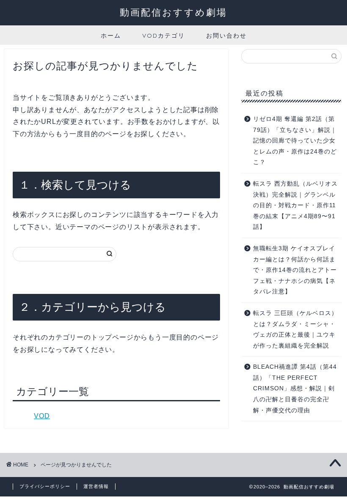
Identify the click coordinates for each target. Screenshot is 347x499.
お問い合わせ (226, 35)
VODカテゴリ (163, 35)
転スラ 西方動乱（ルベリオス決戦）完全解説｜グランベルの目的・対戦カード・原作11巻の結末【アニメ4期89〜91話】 (295, 205)
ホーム (111, 35)
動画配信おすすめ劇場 (173, 12)
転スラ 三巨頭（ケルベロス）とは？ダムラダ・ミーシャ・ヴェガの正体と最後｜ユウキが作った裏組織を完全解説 (295, 329)
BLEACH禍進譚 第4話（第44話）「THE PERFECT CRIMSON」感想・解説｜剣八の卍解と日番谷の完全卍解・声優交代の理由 (295, 388)
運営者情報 (96, 486)
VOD (42, 415)
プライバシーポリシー (44, 486)
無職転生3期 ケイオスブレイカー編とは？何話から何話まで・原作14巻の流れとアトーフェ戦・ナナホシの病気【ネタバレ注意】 (295, 270)
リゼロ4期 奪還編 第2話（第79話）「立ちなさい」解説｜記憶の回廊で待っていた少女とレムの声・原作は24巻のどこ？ (295, 140)
